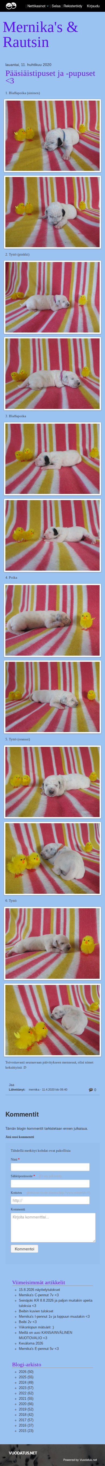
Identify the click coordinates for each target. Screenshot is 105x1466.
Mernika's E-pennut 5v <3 (39, 1349)
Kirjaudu (93, 5)
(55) (26, 1377)
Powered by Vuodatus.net (80, 1459)
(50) (26, 1372)
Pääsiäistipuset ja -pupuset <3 (50, 76)
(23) (26, 1431)
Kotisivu (50, 1192)
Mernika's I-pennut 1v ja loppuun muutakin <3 (54, 1316)
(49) (26, 1382)
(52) (26, 1409)
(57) (26, 1388)
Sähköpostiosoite (36, 1176)
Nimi (15, 1159)
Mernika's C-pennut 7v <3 (39, 1295)
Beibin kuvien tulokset (36, 1311)
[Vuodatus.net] (23, 1453)
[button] (48, 6)
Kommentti (18, 1209)
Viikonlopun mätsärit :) (36, 1327)
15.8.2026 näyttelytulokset (39, 1290)
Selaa (57, 5)
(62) (26, 1393)
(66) (26, 1404)
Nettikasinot (36, 5)
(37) (26, 1425)
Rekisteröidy (73, 5)
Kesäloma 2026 (31, 1343)
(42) (26, 1415)
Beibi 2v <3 (28, 1322)
